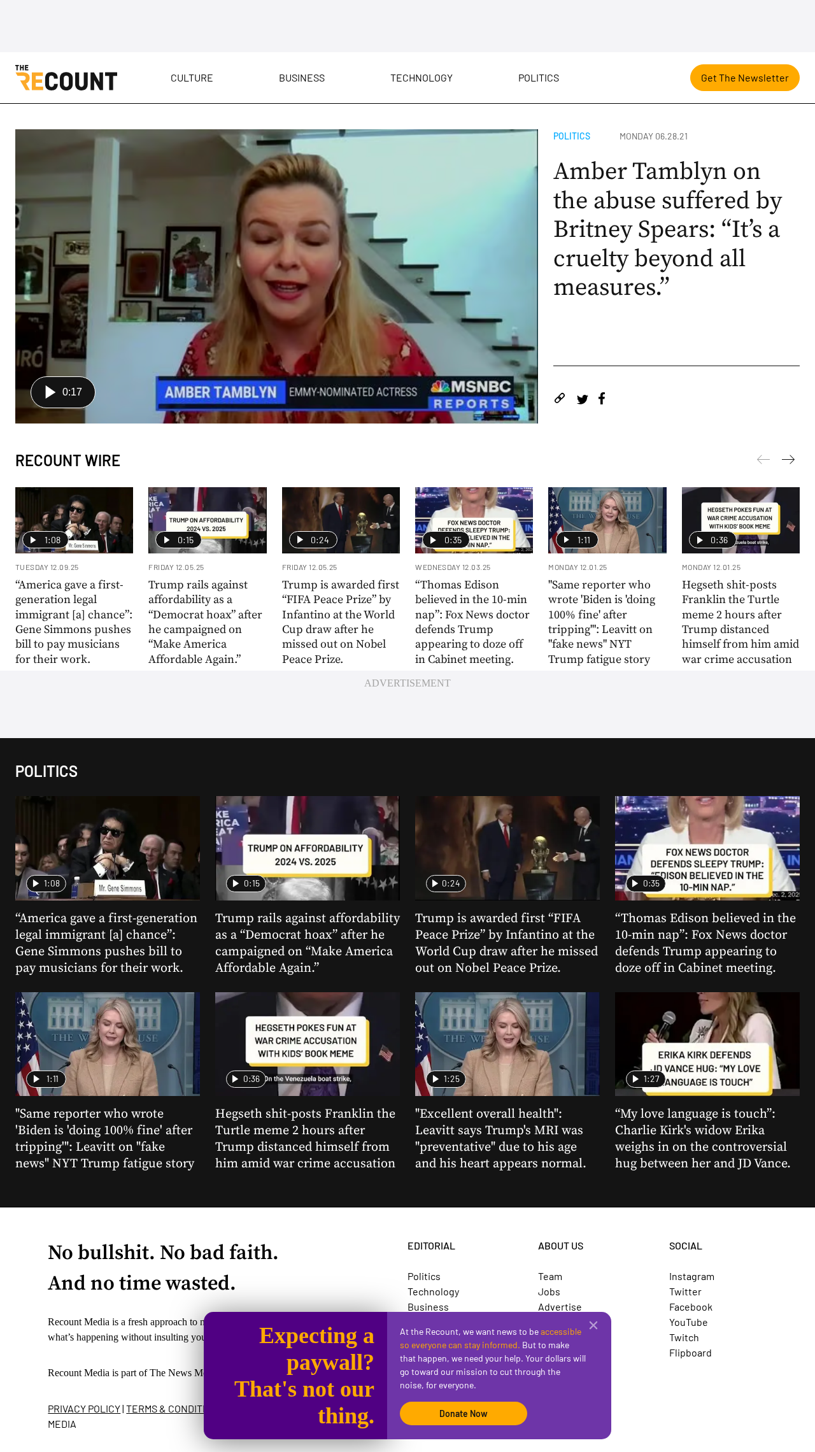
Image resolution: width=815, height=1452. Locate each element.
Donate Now (463, 1413)
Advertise (560, 1306)
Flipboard (690, 1352)
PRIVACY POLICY (84, 1408)
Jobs (549, 1291)
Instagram (691, 1276)
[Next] (763, 462)
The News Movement (193, 1372)
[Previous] (788, 462)
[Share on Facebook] (602, 400)
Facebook (690, 1306)
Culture (192, 77)
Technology (421, 77)
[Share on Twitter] (582, 400)
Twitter (685, 1291)
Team (550, 1276)
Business (302, 77)
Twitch (684, 1337)
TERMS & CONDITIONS (175, 1408)
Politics (538, 77)
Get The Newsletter (745, 77)
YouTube (688, 1322)
